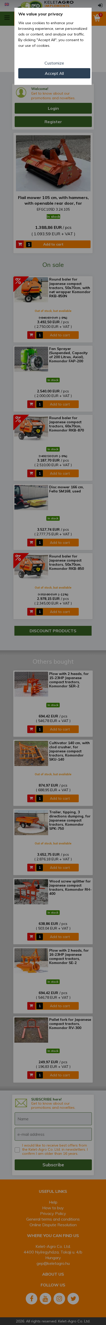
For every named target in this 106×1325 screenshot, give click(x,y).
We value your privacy (40, 14)
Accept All (54, 73)
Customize (54, 63)
